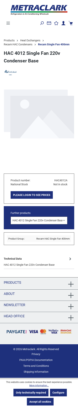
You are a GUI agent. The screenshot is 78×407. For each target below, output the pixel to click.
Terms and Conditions (36, 365)
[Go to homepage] (39, 10)
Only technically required (31, 392)
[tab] (38, 261)
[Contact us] (49, 23)
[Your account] (63, 23)
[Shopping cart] (70, 23)
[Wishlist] (56, 23)
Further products (20, 212)
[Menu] (8, 23)
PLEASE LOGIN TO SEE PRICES (31, 194)
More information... (39, 385)
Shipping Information (36, 371)
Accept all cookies (40, 401)
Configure (58, 392)
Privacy (36, 354)
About (9, 294)
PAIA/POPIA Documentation (36, 359)
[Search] (41, 23)
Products (12, 282)
